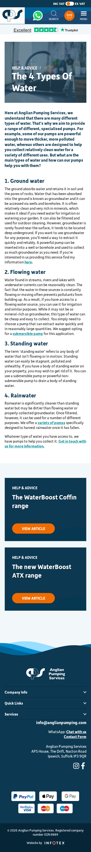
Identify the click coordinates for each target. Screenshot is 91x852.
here (28, 262)
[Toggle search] (54, 15)
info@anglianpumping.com (61, 722)
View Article (33, 528)
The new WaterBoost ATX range (41, 570)
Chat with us (76, 731)
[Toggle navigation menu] (84, 15)
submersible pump (28, 333)
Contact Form (75, 736)
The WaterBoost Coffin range (44, 501)
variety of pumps (51, 422)
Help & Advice (24, 67)
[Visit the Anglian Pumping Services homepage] (12, 15)
